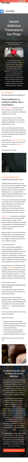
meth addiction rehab (17, 415)
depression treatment (17, 402)
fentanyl (8, 306)
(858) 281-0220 (22, 1)
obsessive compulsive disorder (13, 435)
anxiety (24, 267)
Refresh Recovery (7, 107)
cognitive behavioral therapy (18, 140)
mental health (18, 144)
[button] (1, 11)
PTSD (20, 274)
